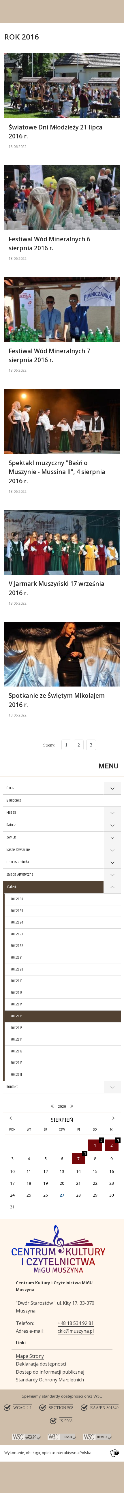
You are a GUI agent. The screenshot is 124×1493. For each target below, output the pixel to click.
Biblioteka (13, 800)
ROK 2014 (16, 1039)
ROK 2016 (16, 1016)
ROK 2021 (16, 957)
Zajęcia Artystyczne (19, 874)
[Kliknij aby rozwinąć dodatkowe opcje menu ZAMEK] (112, 838)
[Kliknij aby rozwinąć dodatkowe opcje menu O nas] (112, 788)
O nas (10, 788)
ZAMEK (11, 837)
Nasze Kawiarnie (18, 850)
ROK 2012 (16, 1063)
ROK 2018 (16, 993)
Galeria (12, 887)
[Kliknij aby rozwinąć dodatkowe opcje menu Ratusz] (112, 825)
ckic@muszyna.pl (76, 1331)
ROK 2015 (16, 1028)
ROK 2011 (16, 1075)
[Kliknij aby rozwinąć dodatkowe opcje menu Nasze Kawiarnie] (112, 850)
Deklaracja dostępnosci (41, 1364)
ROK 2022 (16, 946)
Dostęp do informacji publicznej (50, 1372)
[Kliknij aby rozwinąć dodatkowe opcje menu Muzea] (112, 813)
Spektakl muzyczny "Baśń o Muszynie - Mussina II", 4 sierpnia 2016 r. (57, 472)
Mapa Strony (30, 1356)
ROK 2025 (16, 911)
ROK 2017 (16, 1004)
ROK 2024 (16, 922)
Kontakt (12, 1087)
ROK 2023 (16, 934)
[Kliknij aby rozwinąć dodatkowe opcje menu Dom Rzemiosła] (112, 862)
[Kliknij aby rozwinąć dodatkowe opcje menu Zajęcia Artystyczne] (112, 875)
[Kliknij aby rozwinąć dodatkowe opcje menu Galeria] (112, 887)
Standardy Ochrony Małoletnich (50, 1380)
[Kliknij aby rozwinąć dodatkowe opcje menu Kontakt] (112, 1087)
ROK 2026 (16, 899)
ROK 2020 (16, 969)
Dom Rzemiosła (17, 862)
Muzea (11, 812)
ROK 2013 (16, 1051)
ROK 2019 (16, 981)
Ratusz (11, 825)
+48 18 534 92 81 (76, 1323)
